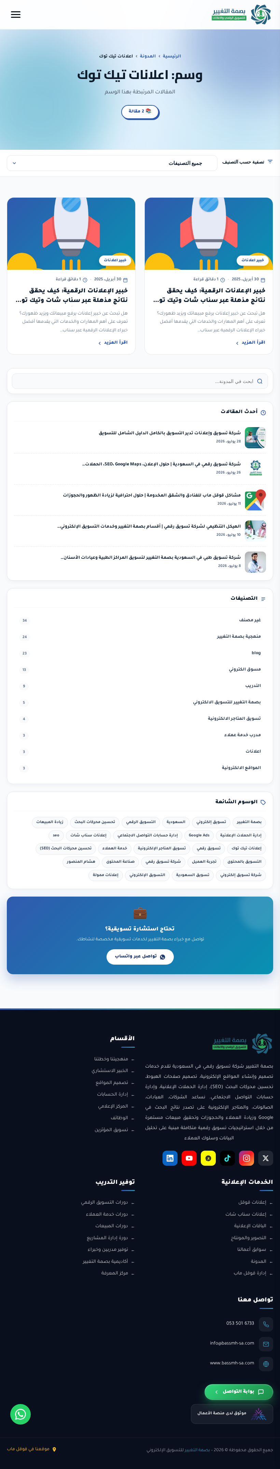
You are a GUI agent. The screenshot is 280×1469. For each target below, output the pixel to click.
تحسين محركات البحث (94, 822)
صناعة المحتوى (120, 862)
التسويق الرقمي (141, 822)
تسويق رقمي (209, 849)
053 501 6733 (240, 1323)
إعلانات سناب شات (88, 836)
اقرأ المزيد (253, 343)
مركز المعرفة (114, 1273)
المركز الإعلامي (113, 1106)
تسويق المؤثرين (111, 1130)
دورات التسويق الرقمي (104, 1202)
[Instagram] (246, 1158)
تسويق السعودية (192, 875)
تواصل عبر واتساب (136, 956)
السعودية (176, 822)
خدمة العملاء (114, 849)
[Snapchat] (208, 1158)
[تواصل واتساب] (20, 1414)
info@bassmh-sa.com (232, 1343)
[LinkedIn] (170, 1158)
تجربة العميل (204, 862)
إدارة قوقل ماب (250, 1273)
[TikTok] (227, 1158)
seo (56, 836)
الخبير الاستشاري (110, 1071)
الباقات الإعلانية (250, 1226)
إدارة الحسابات (112, 1094)
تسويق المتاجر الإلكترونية (162, 849)
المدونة (148, 56)
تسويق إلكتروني (211, 822)
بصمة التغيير (249, 822)
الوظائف (119, 1118)
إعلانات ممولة (105, 875)
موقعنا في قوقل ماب (28, 1449)
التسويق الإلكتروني (147, 875)
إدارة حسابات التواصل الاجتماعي (147, 836)
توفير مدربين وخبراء (108, 1250)
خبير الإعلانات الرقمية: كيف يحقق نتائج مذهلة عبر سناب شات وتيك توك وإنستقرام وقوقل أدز (209, 301)
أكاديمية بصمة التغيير (105, 1262)
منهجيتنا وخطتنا (111, 1059)
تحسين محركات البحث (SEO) (66, 849)
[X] (265, 1158)
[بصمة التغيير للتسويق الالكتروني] (241, 14)
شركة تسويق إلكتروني (241, 875)
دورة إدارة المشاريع (107, 1238)
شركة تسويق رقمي (163, 862)
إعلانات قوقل (252, 1202)
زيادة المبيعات (50, 822)
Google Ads (199, 836)
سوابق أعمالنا (251, 1250)
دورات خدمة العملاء (107, 1214)
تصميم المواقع (112, 1083)
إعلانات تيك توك (247, 849)
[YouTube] (189, 1158)
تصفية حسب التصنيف (243, 161)
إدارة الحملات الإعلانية (241, 836)
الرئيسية (172, 56)
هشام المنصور (81, 862)
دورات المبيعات (111, 1226)
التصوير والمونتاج (248, 1238)
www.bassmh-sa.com (232, 1363)
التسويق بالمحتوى (244, 862)
